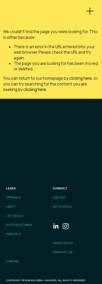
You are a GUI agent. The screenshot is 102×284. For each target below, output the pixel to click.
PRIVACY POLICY (63, 243)
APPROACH (13, 197)
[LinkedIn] (56, 226)
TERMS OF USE (63, 252)
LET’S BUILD (14, 216)
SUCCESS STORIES (19, 225)
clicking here (80, 78)
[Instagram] (66, 226)
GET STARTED (62, 206)
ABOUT (11, 206)
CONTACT (59, 197)
